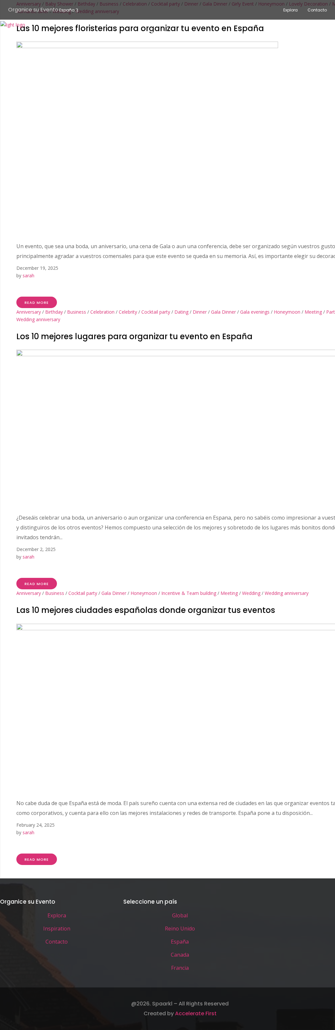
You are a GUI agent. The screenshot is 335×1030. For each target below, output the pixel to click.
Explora (290, 10)
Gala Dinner (223, 312)
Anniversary (28, 312)
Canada (180, 954)
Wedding (251, 593)
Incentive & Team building (188, 593)
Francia (180, 967)
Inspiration (56, 928)
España (67, 10)
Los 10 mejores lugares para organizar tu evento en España (134, 336)
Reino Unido (180, 928)
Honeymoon (287, 312)
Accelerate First (196, 1013)
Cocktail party (155, 312)
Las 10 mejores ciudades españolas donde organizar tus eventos (145, 610)
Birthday (54, 312)
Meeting (313, 312)
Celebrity (128, 312)
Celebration (102, 312)
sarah (28, 275)
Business (76, 312)
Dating (181, 312)
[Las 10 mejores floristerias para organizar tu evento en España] (147, 46)
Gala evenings (255, 312)
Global (180, 915)
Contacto (317, 10)
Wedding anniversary (38, 319)
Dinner (200, 312)
